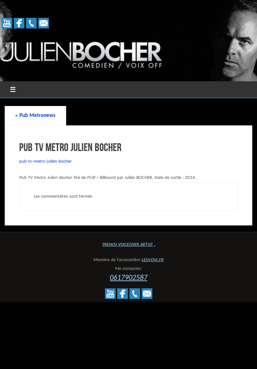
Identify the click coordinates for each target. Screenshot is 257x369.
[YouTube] (7, 23)
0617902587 (128, 278)
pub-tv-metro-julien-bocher (45, 161)
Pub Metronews (35, 115)
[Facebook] (19, 23)
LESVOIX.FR (153, 260)
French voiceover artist (127, 245)
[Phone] (31, 23)
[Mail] (43, 23)
